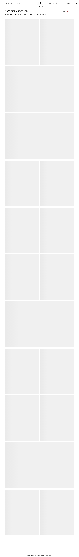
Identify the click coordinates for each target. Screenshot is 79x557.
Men (3, 3)
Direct (19, 3)
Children (57, 3)
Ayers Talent (51, 3)
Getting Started (69, 3)
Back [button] (63, 11)
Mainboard (50, 555)
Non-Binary (13, 3)
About (62, 3)
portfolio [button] (69, 11)
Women (7, 3)
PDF (73, 11)
